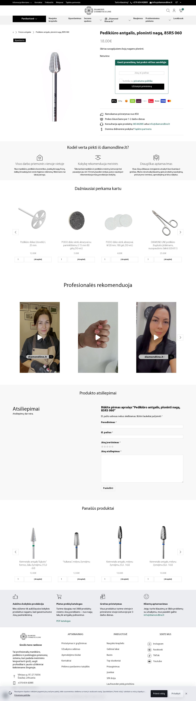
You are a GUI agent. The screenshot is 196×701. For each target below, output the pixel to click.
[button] (180, 10)
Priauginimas (113, 667)
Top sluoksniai (114, 661)
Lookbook (178, 18)
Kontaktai (38, 3)
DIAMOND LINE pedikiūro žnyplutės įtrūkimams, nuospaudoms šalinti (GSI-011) (163, 245)
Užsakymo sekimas (70, 649)
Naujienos (138, 18)
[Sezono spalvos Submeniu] (101, 20)
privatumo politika (143, 81)
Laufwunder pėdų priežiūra (120, 684)
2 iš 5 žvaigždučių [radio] (105, 446)
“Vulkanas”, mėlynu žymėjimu (76, 562)
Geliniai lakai (113, 649)
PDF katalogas (63, 621)
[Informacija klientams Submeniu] (31, 3)
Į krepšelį (38, 259)
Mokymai (59, 3)
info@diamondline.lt (162, 2)
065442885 (138, 124)
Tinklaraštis (49, 3)
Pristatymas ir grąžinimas (74, 643)
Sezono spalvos (87, 19)
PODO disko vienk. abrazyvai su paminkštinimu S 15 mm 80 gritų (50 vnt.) (76, 245)
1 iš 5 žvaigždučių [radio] (102, 446)
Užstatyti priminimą (142, 86)
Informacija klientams (21, 3)
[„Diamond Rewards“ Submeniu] (130, 20)
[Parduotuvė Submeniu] (36, 19)
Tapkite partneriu (143, 129)
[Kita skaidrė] (180, 232)
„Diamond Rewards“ (111, 20)
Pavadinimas (109, 422)
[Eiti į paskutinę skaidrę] (16, 232)
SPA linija (111, 678)
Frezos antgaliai (25, 32)
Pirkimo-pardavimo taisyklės (75, 667)
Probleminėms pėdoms (153, 19)
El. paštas (107, 432)
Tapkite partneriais (73, 3)
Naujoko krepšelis (53, 19)
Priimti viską (159, 694)
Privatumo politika (22, 695)
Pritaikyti (176, 694)
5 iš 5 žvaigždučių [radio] (112, 446)
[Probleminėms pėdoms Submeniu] (170, 20)
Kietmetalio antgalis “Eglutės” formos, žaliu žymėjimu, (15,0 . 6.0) (33, 565)
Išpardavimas (74, 18)
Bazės (109, 655)
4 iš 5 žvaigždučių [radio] (110, 446)
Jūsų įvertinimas (111, 442)
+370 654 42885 (140, 2)
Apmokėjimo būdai (71, 655)
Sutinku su (137, 81)
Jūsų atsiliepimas (111, 451)
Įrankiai (110, 672)
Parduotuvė (28, 19)
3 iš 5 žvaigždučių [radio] (107, 446)
